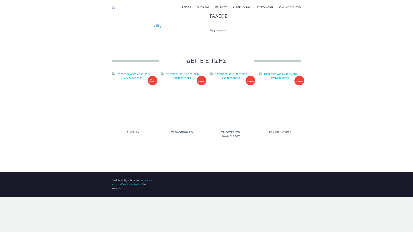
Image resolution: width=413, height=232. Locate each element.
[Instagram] (291, 180)
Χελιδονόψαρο (182, 132)
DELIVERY (221, 7)
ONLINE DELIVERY (290, 7)
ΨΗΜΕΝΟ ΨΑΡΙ (242, 7)
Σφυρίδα (133, 132)
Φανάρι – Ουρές (279, 132)
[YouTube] (300, 180)
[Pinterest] (295, 180)
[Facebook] (287, 180)
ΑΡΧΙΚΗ (186, 7)
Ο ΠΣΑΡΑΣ (203, 7)
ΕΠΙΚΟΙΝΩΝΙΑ (265, 7)
